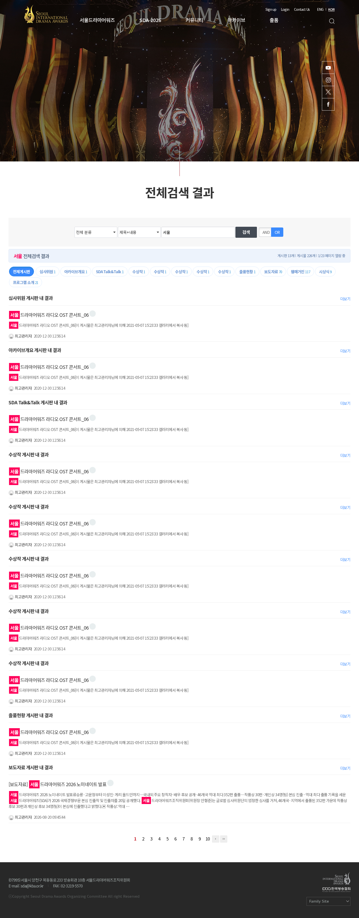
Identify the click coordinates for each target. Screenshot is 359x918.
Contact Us (302, 9)
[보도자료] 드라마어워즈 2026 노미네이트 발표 (57, 784)
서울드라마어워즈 (97, 19)
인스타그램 (328, 80)
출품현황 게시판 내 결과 (31, 715)
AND (266, 232)
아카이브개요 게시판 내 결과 (35, 350)
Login (285, 9)
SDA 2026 (150, 19)
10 (207, 839)
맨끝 (223, 839)
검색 (332, 21)
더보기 (345, 299)
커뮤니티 (194, 19)
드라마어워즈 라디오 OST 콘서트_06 (49, 314)
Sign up (270, 9)
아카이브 (236, 19)
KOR (331, 9)
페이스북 (328, 104)
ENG (320, 9)
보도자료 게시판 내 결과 (31, 767)
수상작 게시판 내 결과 (29, 454)
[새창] (92, 313)
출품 (274, 19)
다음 (215, 839)
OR (277, 232)
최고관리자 (23, 336)
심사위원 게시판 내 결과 (31, 298)
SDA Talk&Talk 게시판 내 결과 (38, 402)
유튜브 (328, 67)
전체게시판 (21, 271)
